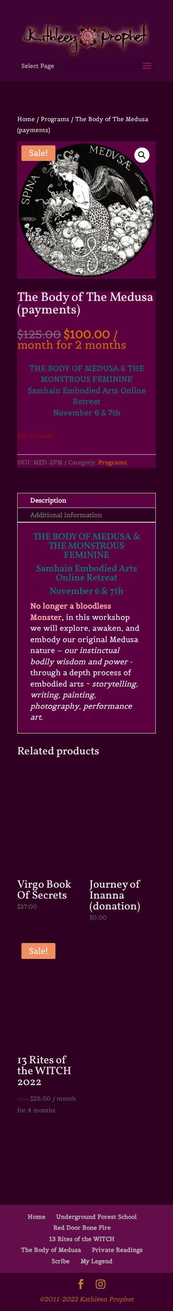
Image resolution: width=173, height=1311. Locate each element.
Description (48, 500)
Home (26, 119)
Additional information (66, 515)
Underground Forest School (96, 1216)
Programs (55, 119)
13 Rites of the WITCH (82, 1239)
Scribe (61, 1261)
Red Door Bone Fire (82, 1227)
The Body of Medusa (51, 1250)
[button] (141, 155)
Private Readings (117, 1250)
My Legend (97, 1261)
